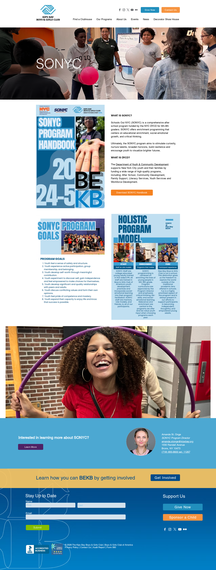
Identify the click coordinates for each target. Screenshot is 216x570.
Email (29, 513)
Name (29, 501)
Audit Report (99, 547)
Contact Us (85, 547)
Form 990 (111, 547)
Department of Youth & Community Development (142, 164)
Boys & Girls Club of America (119, 545)
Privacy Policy (71, 547)
